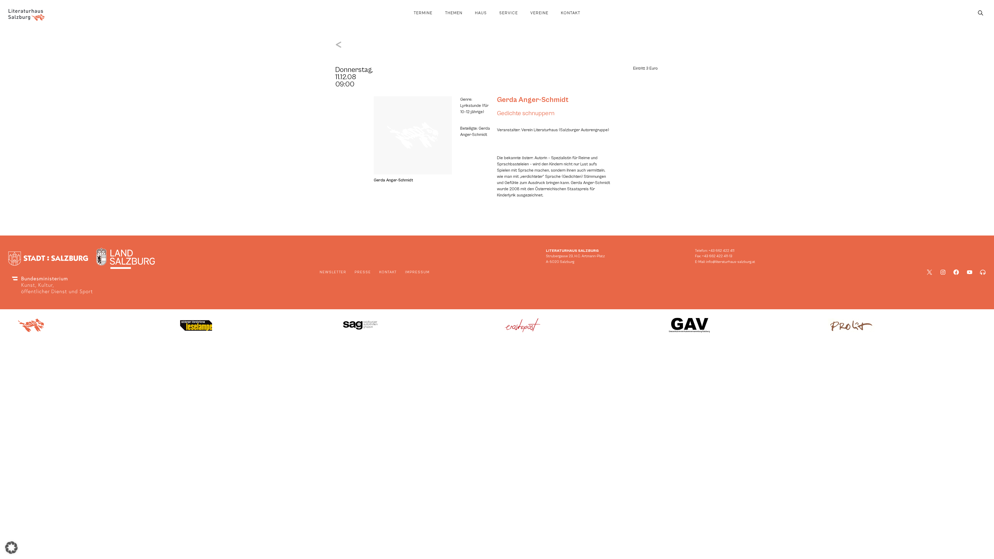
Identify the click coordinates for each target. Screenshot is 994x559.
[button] (11, 547)
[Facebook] (956, 272)
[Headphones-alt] (983, 272)
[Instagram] (943, 272)
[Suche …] (980, 13)
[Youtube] (970, 272)
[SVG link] (26, 15)
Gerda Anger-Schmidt (532, 100)
